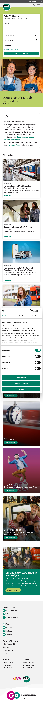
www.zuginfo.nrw (14, 145)
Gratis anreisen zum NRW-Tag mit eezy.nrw (18, 228)
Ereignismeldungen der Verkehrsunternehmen (19, 138)
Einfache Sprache (36, 1)
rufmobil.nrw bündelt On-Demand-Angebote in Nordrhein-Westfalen (18, 269)
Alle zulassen (21, 377)
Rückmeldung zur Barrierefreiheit (28, 666)
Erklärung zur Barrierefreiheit (8, 666)
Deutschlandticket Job (17, 97)
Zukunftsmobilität (9, 644)
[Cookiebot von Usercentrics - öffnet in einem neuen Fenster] (32, 310)
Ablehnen (21, 389)
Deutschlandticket (12, 529)
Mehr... (5, 103)
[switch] (38, 356)
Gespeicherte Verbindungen (16, 19)
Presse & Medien (9, 650)
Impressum (26, 659)
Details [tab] (21, 316)
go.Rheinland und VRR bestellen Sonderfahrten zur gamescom (17, 187)
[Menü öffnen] (38, 5)
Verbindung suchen (21, 53)
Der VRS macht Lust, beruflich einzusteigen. (21, 574)
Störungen (9, 439)
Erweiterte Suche (10, 49)
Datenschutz (7, 659)
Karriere (5, 653)
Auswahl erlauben (21, 383)
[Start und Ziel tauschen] (38, 26)
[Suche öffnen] (34, 5)
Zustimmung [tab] (6, 316)
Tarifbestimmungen (29, 662)
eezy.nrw (8, 484)
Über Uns (6, 647)
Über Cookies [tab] (36, 316)
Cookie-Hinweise (8, 662)
